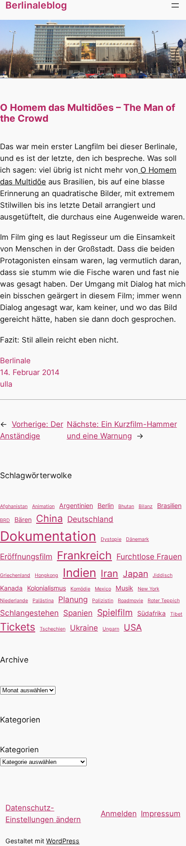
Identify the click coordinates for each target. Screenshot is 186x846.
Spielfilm (115, 612)
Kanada (11, 588)
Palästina (43, 601)
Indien (79, 573)
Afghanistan (14, 506)
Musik (124, 588)
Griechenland (15, 575)
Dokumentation (48, 536)
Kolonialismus (46, 588)
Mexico (103, 589)
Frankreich (84, 555)
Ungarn (110, 629)
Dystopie (111, 539)
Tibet (176, 614)
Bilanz (146, 506)
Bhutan (126, 506)
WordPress (62, 841)
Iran (109, 573)
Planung (73, 599)
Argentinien (76, 505)
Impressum (161, 813)
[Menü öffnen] (175, 5)
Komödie (80, 589)
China (49, 518)
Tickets (17, 627)
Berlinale (15, 360)
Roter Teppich (164, 601)
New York (148, 589)
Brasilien (169, 505)
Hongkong (46, 575)
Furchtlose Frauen (149, 556)
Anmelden (119, 813)
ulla (6, 384)
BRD (5, 520)
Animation (43, 506)
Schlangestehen (29, 612)
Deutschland (90, 519)
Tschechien (52, 629)
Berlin (106, 505)
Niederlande (14, 601)
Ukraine (84, 627)
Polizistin (102, 601)
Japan (135, 573)
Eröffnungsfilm (26, 556)
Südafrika (151, 613)
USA (133, 627)
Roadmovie (130, 601)
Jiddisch (162, 575)
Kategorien (19, 749)
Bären (23, 519)
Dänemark (137, 539)
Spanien (78, 612)
